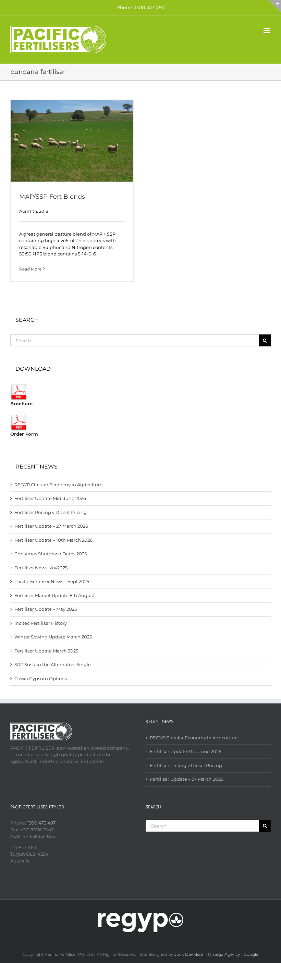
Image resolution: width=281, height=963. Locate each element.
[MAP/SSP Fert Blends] (72, 141)
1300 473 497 (41, 823)
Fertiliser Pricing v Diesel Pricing (50, 512)
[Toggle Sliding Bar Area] (275, 6)
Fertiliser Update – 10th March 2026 (53, 540)
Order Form (24, 434)
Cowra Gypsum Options (40, 678)
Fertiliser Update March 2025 (46, 651)
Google (251, 954)
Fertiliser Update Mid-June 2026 (50, 498)
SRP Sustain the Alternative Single (52, 664)
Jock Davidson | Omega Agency (207, 954)
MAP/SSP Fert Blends (52, 196)
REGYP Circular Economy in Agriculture (58, 484)
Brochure (21, 403)
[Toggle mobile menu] (267, 30)
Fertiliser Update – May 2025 (45, 609)
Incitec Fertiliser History (40, 623)
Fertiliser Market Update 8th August (54, 595)
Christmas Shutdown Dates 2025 (50, 553)
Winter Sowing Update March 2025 (53, 636)
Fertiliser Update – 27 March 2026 (51, 526)
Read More (30, 269)
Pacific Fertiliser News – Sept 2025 (51, 581)
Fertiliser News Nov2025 (41, 567)
